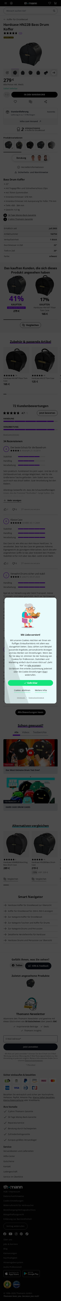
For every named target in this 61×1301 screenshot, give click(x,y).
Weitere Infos (41, 690)
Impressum (21, 698)
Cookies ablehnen (22, 690)
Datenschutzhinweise (36, 698)
